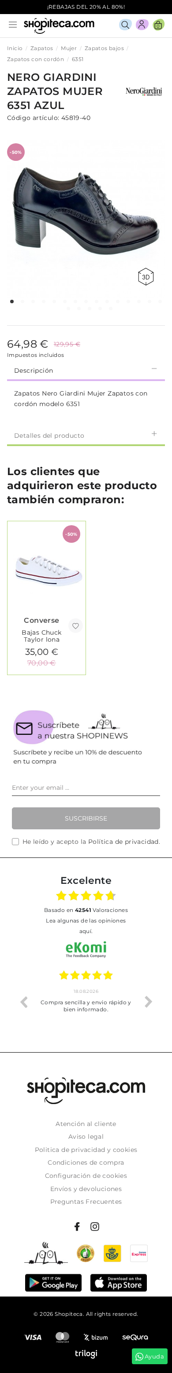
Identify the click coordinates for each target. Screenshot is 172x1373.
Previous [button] (23, 1001)
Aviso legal (86, 1137)
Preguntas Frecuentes (86, 1202)
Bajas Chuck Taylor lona (41, 635)
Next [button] (149, 1001)
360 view (147, 277)
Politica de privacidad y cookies (86, 1150)
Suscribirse (86, 818)
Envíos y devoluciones (86, 1189)
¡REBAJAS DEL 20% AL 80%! (86, 7)
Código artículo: (33, 118)
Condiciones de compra (86, 1162)
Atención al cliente (86, 1124)
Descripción (33, 370)
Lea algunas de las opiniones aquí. (86, 925)
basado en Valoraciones (86, 910)
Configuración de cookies (86, 1176)
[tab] (86, 369)
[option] (89, 1002)
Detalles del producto (49, 436)
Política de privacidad (123, 842)
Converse (41, 620)
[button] (12, 301)
